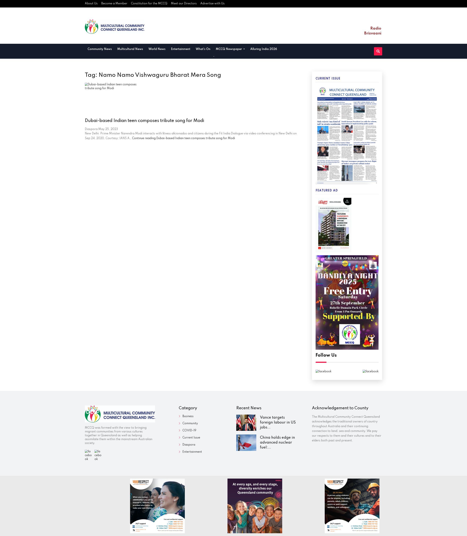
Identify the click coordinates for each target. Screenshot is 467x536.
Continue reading (183, 138)
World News (156, 49)
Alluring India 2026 (263, 49)
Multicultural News (130, 49)
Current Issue (191, 437)
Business (188, 416)
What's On (203, 49)
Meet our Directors (184, 3)
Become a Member (114, 3)
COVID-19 (189, 430)
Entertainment (180, 49)
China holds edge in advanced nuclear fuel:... (277, 442)
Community (190, 423)
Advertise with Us (212, 3)
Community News (100, 49)
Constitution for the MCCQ (149, 3)
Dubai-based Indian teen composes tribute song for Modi (144, 121)
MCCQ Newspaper (229, 49)
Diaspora (188, 444)
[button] (214, 56)
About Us (91, 3)
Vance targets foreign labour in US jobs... (278, 422)
